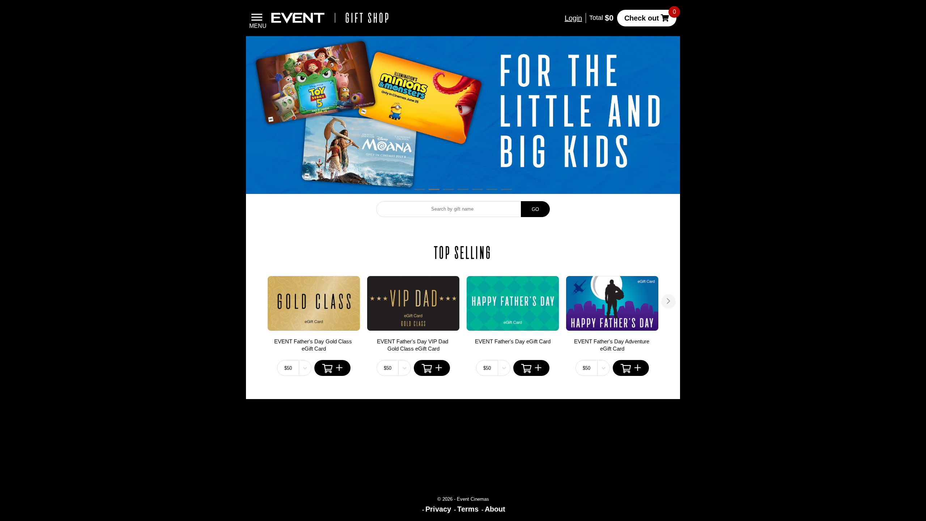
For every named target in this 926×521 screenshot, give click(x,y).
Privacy (438, 509)
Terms (468, 509)
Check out (641, 18)
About (495, 509)
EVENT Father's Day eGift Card (513, 341)
